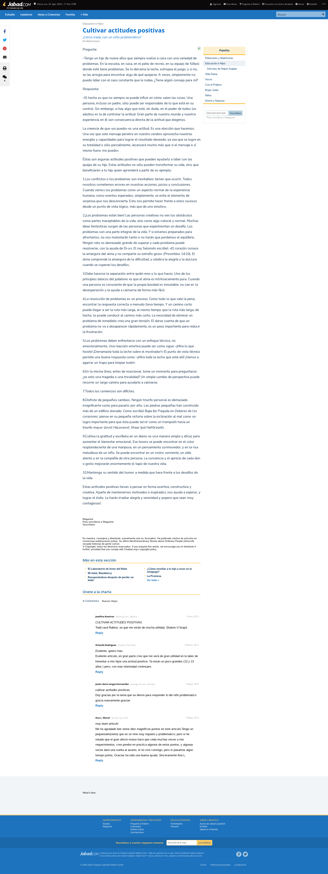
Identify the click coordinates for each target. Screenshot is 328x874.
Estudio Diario (137, 829)
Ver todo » (153, 580)
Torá (166, 856)
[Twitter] (245, 854)
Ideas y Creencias (49, 15)
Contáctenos (240, 865)
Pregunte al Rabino (251, 4)
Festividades (177, 824)
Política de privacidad (220, 865)
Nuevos (106, 601)
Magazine (107, 826)
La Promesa (154, 576)
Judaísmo (26, 15)
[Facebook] (238, 854)
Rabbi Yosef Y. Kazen (145, 856)
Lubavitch (131, 853)
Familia (70, 15)
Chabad (123, 853)
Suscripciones (137, 832)
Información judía (186, 856)
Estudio (10, 15)
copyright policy (147, 549)
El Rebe (203, 826)
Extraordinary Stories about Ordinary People (158, 541)
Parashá (175, 826)
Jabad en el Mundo (209, 829)
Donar (301, 4)
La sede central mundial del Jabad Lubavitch (185, 853)
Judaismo (173, 856)
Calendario (136, 826)
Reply (99, 633)
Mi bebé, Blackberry (100, 573)
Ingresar (216, 4)
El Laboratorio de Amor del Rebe (107, 568)
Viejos (114, 601)
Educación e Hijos (93, 23)
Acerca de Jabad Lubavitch (212, 824)
